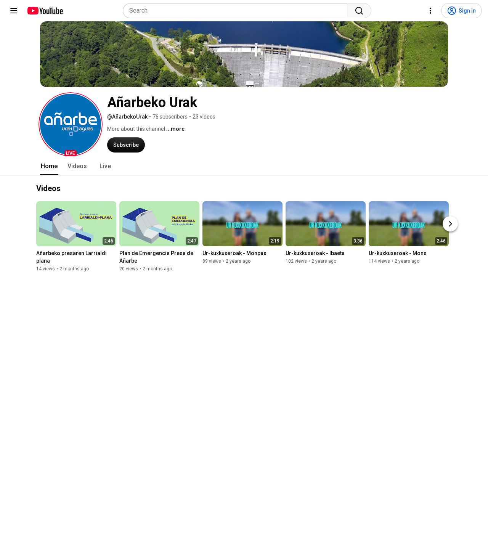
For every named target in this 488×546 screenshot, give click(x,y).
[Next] (450, 224)
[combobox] (237, 10)
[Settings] (430, 10)
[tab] (49, 166)
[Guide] (13, 10)
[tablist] (244, 166)
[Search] (359, 10)
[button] (70, 124)
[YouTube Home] (44, 10)
